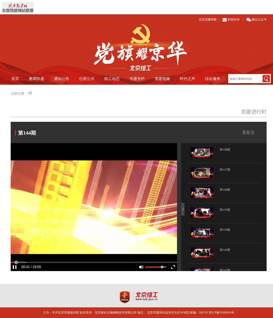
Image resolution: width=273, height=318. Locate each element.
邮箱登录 (234, 19)
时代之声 (187, 79)
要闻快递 (36, 79)
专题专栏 (137, 79)
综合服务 (212, 79)
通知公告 (61, 79)
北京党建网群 (208, 19)
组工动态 (112, 79)
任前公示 (86, 79)
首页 (15, 79)
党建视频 (162, 79)
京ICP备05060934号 (221, 312)
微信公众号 (259, 19)
